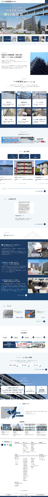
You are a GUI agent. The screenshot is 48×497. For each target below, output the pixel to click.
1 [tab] (17, 43)
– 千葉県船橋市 (25, 465)
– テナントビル (17, 459)
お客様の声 (41, 442)
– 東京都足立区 (25, 468)
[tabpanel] (24, 39)
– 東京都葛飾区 (25, 471)
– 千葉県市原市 (25, 462)
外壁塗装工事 (25, 445)
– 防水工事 (32, 462)
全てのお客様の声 (39, 224)
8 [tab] (30, 43)
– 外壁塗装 (32, 459)
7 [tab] (28, 43)
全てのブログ (40, 321)
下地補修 (24, 450)
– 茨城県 (24, 478)
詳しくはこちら (21, 295)
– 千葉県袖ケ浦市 (25, 467)
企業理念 (32, 447)
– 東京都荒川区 (25, 474)
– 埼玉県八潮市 (25, 459)
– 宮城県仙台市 (25, 480)
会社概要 (32, 450)
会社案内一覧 (33, 444)
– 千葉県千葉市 (25, 464)
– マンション (17, 462)
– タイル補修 (32, 464)
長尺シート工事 (25, 448)
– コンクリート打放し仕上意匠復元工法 (34, 466)
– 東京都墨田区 (25, 472)
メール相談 (16, 484)
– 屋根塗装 (32, 461)
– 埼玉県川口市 (25, 477)
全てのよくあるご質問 (39, 369)
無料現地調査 (17, 485)
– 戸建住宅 (16, 464)
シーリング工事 (25, 447)
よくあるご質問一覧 (42, 459)
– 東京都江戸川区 (25, 470)
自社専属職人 (33, 448)
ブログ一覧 (40, 458)
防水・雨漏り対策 (41, 456)
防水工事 (24, 444)
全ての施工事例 (39, 191)
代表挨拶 (32, 445)
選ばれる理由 (17, 442)
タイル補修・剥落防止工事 (26, 452)
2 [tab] (19, 43)
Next (33, 43)
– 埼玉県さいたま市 (25, 475)
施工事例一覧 (17, 456)
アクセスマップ (33, 451)
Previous (13, 43)
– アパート (16, 461)
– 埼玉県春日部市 (25, 461)
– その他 (32, 468)
